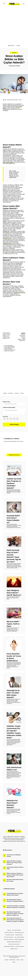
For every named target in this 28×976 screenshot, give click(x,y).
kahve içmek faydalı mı (19, 946)
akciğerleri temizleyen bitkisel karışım (14, 941)
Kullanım (18, 959)
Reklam (22, 959)
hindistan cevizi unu (14, 948)
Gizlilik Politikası (12, 959)
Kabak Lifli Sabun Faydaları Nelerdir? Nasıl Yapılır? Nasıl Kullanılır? (14, 862)
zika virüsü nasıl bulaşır (8, 937)
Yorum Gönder (14, 424)
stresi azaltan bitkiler (8, 345)
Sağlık (18, 45)
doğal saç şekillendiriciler (19, 939)
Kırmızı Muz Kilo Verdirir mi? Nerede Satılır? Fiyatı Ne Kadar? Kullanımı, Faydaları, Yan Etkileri (15, 920)
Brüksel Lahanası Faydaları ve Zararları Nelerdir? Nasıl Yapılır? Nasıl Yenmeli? (15, 875)
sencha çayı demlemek (16, 930)
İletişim (14, 962)
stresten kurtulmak (8, 348)
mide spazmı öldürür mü (9, 932)
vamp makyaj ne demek (19, 932)
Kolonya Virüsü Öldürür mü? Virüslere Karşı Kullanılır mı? (6, 336)
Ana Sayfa (11, 45)
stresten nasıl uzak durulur (9, 349)
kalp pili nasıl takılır (18, 934)
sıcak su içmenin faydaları (19, 937)
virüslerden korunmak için (9, 939)
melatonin (9, 930)
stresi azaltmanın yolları (9, 347)
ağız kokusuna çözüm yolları (14, 944)
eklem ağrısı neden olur (10, 934)
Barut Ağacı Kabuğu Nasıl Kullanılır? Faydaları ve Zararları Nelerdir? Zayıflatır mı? (15, 913)
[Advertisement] (14, 25)
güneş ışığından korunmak (9, 946)
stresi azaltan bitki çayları (9, 346)
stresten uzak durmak (8, 350)
